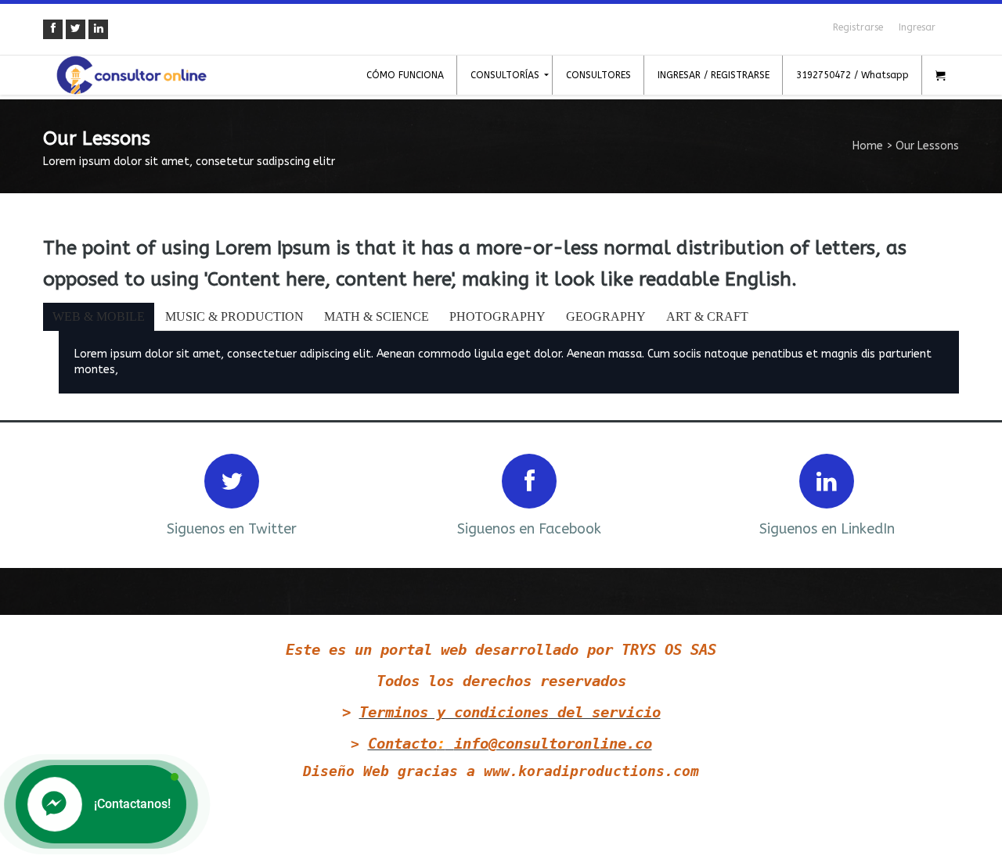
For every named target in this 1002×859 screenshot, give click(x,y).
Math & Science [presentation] (376, 316)
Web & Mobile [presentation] (98, 316)
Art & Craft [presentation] (707, 316)
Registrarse (858, 27)
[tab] (99, 317)
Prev (76, 493)
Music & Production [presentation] (234, 316)
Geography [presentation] (606, 316)
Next (926, 493)
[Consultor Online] (131, 75)
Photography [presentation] (497, 316)
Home (867, 146)
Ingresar (917, 27)
